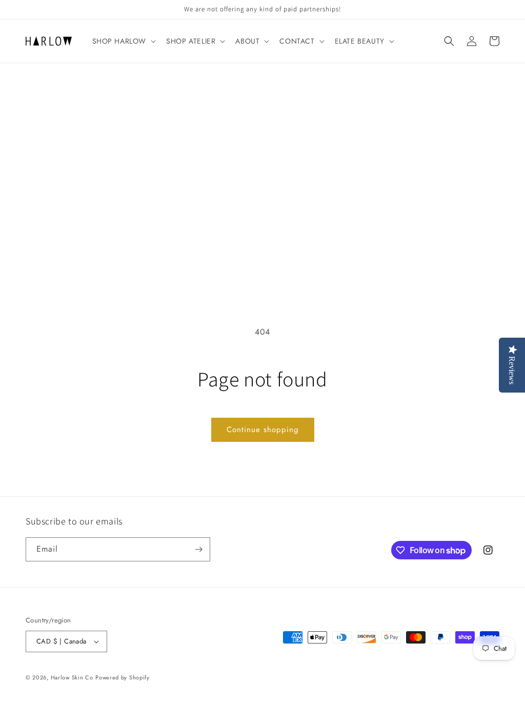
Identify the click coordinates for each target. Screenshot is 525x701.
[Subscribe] (198, 549)
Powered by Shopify (122, 677)
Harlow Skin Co (72, 677)
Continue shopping (263, 429)
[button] (123, 41)
